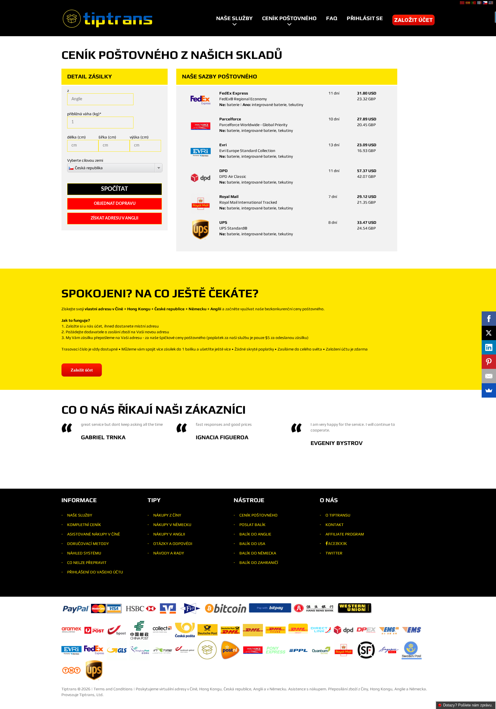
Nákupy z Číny (167, 515)
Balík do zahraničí (258, 562)
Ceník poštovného (289, 18)
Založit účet (413, 20)
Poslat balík (252, 524)
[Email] (489, 376)
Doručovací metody (88, 543)
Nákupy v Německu (172, 524)
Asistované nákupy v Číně (93, 534)
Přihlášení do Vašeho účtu (95, 572)
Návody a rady (168, 553)
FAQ (331, 18)
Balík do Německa (257, 553)
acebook (337, 544)
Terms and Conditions (113, 689)
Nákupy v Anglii (169, 534)
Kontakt (335, 524)
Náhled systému (84, 553)
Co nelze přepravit (86, 562)
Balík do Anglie (255, 534)
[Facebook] (489, 318)
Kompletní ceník (84, 524)
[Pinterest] (489, 361)
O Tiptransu (338, 515)
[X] (489, 333)
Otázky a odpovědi (172, 543)
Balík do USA (252, 543)
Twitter (334, 553)
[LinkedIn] (489, 347)
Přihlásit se (365, 18)
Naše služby (234, 18)
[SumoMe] (489, 390)
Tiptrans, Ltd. (91, 694)
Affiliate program (345, 534)
